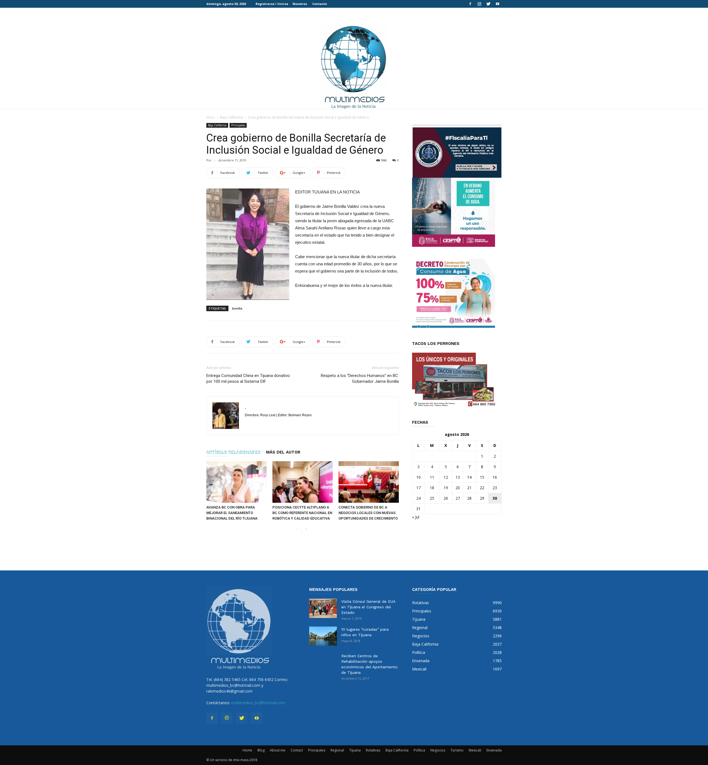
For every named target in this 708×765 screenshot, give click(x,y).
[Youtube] (497, 4)
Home (247, 750)
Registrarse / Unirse (272, 4)
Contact (297, 750)
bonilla (237, 308)
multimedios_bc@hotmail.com (258, 702)
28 (469, 498)
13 (457, 477)
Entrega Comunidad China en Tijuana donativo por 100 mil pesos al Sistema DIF (248, 378)
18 (432, 487)
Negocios (437, 750)
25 (432, 498)
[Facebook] (470, 4)
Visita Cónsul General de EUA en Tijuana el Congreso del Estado (368, 607)
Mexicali (475, 750)
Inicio (210, 117)
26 (446, 498)
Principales (238, 125)
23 (495, 487)
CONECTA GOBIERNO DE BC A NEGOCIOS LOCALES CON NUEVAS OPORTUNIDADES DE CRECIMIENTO (368, 512)
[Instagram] (479, 4)
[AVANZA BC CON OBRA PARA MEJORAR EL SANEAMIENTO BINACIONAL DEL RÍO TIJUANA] (236, 482)
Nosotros (300, 4)
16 (495, 477)
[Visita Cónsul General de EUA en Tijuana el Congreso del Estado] (323, 608)
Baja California (231, 117)
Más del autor (283, 452)
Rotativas (373, 750)
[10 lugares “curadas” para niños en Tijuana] (323, 636)
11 (432, 477)
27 (457, 498)
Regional (337, 750)
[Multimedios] (354, 65)
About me (277, 750)
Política (419, 750)
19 (446, 487)
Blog (261, 750)
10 (418, 477)
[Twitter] (488, 4)
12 (446, 477)
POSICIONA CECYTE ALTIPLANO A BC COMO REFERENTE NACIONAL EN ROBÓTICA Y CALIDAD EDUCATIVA (302, 512)
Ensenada (494, 750)
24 (418, 498)
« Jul (415, 517)
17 (418, 487)
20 (457, 487)
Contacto (319, 4)
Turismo (457, 750)
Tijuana (355, 750)
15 (482, 477)
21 (469, 487)
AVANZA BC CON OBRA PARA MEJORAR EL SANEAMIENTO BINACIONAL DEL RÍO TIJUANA (231, 512)
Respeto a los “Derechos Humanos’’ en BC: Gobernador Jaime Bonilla (360, 378)
